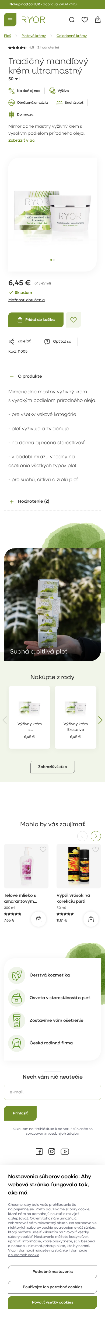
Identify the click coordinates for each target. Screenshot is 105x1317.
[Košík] (97, 19)
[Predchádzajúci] (82, 836)
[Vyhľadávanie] (72, 19)
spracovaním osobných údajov (52, 1133)
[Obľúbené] (85, 19)
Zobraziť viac (21, 141)
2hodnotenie (48, 47)
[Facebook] (39, 1151)
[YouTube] (65, 1151)
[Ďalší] (96, 836)
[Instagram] (51, 1151)
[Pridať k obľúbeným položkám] (73, 320)
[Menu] (10, 19)
